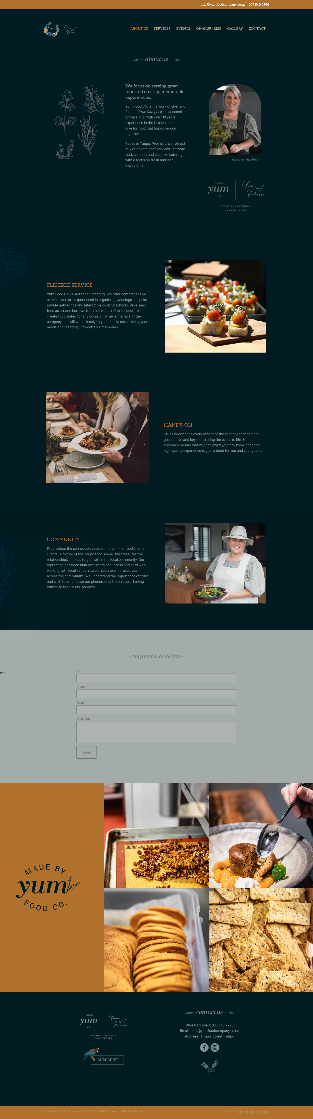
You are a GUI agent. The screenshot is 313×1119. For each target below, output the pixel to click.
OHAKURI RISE (208, 28)
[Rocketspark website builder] (247, 1112)
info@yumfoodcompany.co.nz (223, 5)
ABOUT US (139, 28)
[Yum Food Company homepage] (66, 29)
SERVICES (162, 28)
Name (80, 670)
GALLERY (235, 28)
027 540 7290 (222, 1025)
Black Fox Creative (134, 1111)
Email (80, 702)
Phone (81, 686)
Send (86, 752)
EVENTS (183, 28)
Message (83, 718)
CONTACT (257, 28)
